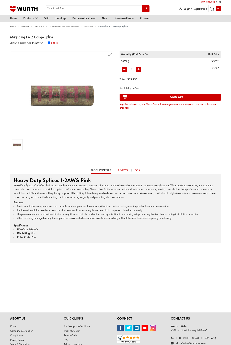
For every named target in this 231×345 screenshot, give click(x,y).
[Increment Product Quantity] (138, 69)
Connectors (39, 26)
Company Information (21, 331)
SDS (46, 18)
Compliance (16, 335)
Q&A (137, 170)
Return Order (71, 335)
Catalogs (60, 18)
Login (187, 9)
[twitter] (128, 328)
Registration (200, 9)
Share (54, 42)
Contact (14, 326)
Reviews (123, 170)
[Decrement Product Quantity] (124, 69)
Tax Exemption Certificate (77, 326)
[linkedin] (136, 328)
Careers (144, 18)
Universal (88, 26)
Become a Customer (84, 18)
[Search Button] (145, 8)
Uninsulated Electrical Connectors (64, 26)
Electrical (24, 26)
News (105, 18)
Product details (101, 171)
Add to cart (176, 97)
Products (28, 18)
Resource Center (124, 18)
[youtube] (145, 328)
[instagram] (153, 328)
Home (13, 18)
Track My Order (72, 331)
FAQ (66, 340)
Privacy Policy (17, 340)
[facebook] (120, 328)
